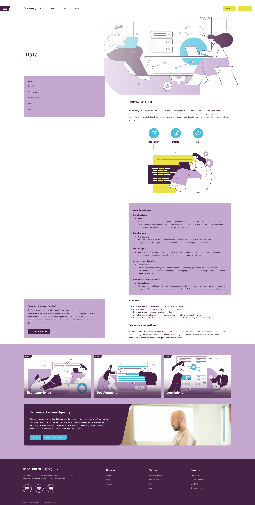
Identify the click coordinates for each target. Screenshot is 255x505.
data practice (191, 331)
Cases (108, 475)
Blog (108, 479)
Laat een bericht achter (55, 437)
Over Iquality (196, 475)
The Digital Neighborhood (211, 331)
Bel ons (35, 437)
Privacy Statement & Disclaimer (32, 502)
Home (53, 8)
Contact (244, 8)
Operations (33, 103)
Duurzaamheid (197, 479)
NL (40, 8)
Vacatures (110, 484)
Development (34, 97)
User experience (35, 91)
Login (228, 8)
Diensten (65, 8)
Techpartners (196, 488)
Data (36, 109)
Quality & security (198, 484)
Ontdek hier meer (40, 331)
